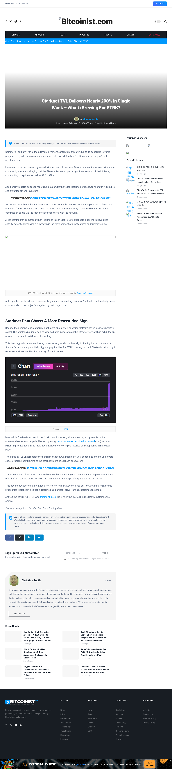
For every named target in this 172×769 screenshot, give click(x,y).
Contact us (23, 4)
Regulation (65, 735)
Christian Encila (90, 119)
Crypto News (109, 123)
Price (62, 714)
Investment (65, 731)
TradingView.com (85, 293)
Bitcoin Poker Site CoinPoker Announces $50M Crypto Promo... (150, 216)
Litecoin (91, 727)
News (62, 710)
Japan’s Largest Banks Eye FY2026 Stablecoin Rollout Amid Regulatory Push (93, 652)
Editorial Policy (149, 718)
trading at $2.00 (48, 497)
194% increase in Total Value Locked (75, 441)
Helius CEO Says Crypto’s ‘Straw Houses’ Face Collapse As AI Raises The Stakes (95, 670)
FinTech (119, 718)
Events (130, 35)
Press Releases (11, 4)
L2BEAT (64, 429)
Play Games (154, 35)
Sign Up (106, 553)
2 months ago (29, 661)
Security (119, 714)
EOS (90, 731)
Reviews (64, 739)
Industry (84, 35)
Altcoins (39, 35)
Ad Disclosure (94, 143)
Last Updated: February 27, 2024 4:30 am (74, 123)
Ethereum (92, 718)
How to (108, 35)
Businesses (65, 718)
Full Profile (19, 613)
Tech (61, 35)
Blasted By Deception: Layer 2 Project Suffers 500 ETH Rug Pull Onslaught (70, 197)
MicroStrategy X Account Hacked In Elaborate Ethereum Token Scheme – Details (70, 467)
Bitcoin (16, 35)
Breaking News (122, 731)
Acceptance (65, 722)
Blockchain (120, 710)
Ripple (90, 722)
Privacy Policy (149, 722)
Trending (119, 727)
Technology (65, 727)
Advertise (160, 4)
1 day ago (27, 644)
